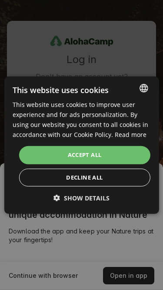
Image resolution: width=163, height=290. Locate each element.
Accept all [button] (85, 155)
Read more (130, 134)
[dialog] (81, 144)
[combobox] (144, 87)
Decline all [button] (84, 177)
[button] (81, 198)
